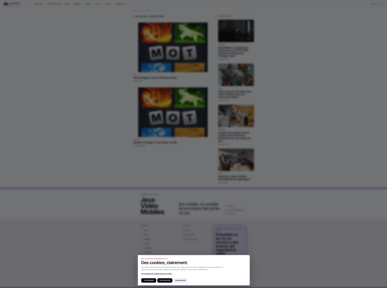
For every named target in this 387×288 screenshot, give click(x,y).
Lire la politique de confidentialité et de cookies (156, 273)
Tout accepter (165, 280)
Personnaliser (180, 280)
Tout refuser (148, 280)
